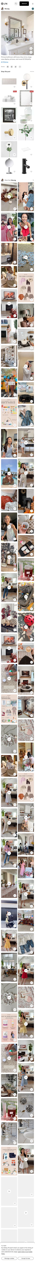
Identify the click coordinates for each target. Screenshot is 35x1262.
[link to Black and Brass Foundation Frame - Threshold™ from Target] (9, 115)
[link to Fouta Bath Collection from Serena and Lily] (9, 98)
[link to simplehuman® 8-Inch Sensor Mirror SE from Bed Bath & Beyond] (9, 166)
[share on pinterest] (11, 66)
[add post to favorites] (31, 52)
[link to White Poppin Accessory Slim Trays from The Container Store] (26, 149)
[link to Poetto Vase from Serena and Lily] (26, 115)
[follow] (33, 9)
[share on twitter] (15, 66)
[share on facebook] (7, 66)
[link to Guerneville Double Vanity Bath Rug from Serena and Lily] (9, 81)
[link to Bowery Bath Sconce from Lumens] (26, 81)
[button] (33, 3)
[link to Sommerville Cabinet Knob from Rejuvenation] (9, 132)
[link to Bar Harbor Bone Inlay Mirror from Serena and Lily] (26, 98)
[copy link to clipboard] (19, 66)
